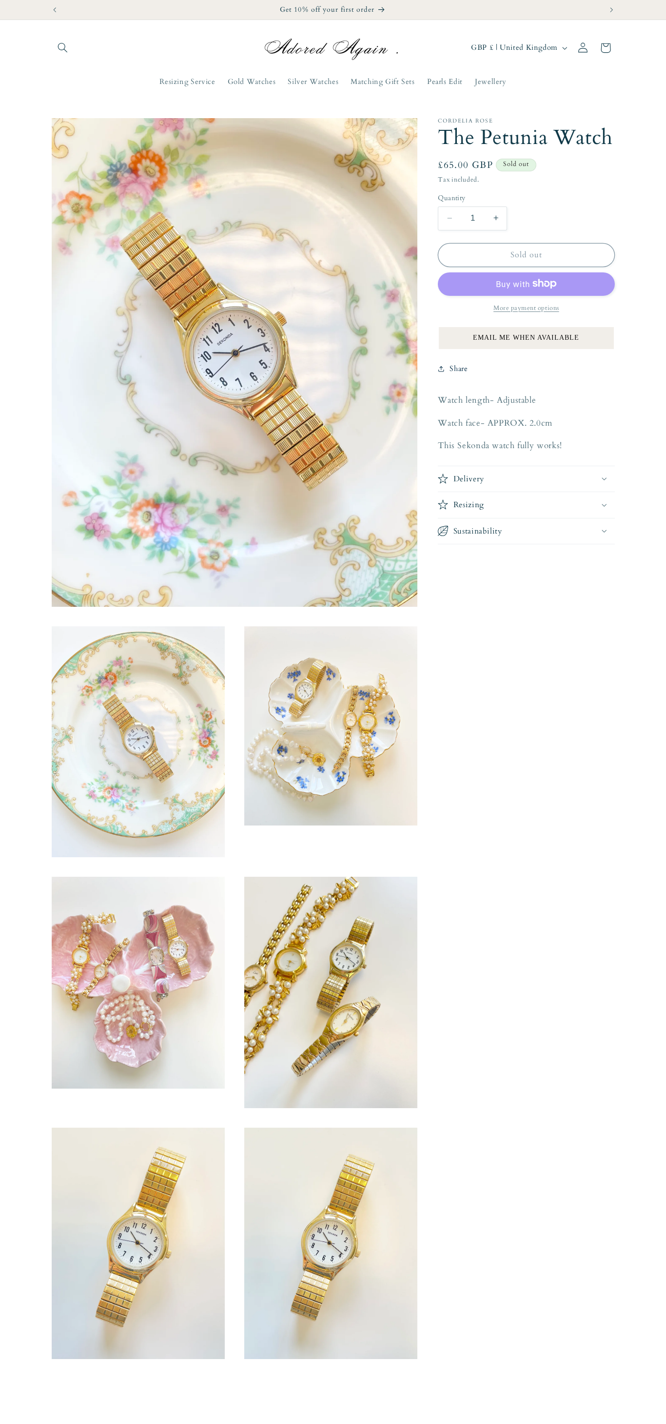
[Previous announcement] (54, 10)
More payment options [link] (526, 308)
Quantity (451, 198)
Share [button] (459, 368)
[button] (63, 48)
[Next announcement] (611, 10)
